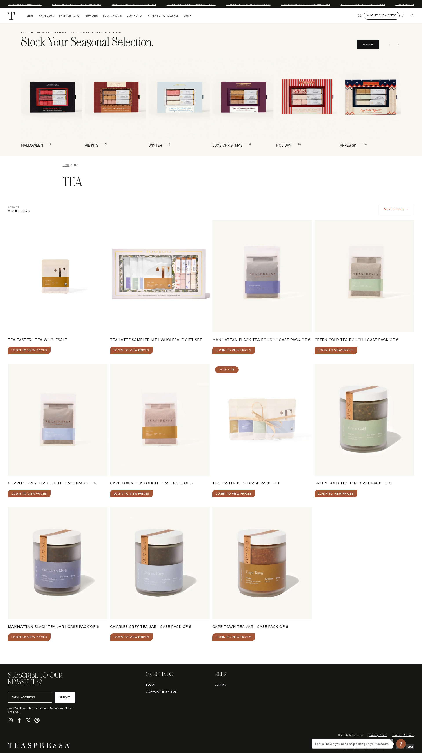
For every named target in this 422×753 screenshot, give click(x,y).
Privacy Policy (378, 735)
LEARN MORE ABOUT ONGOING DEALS (71, 4)
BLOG (150, 684)
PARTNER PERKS (69, 16)
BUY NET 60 (135, 16)
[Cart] (411, 16)
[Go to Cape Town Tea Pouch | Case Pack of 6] (160, 420)
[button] (359, 16)
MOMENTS (91, 16)
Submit (64, 697)
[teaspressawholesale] (39, 746)
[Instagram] (10, 720)
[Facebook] (19, 720)
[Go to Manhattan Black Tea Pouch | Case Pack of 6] (262, 276)
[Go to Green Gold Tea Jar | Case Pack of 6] (364, 420)
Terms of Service (403, 735)
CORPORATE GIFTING (161, 691)
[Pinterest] (37, 720)
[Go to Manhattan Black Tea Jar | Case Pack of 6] (57, 563)
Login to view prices (29, 350)
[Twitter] (28, 720)
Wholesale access (382, 15)
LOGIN (188, 16)
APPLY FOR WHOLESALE (163, 16)
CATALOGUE (46, 16)
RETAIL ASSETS (112, 16)
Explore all (367, 45)
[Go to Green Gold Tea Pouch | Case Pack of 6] (364, 276)
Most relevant (394, 209)
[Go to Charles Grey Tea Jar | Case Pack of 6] (160, 563)
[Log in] (403, 16)
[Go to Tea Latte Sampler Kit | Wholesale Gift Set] (160, 276)
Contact (220, 684)
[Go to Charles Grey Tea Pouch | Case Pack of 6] (57, 420)
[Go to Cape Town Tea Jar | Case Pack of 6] (262, 563)
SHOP (30, 16)
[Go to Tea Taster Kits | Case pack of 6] (262, 420)
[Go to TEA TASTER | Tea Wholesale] (57, 276)
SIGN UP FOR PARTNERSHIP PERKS (129, 4)
